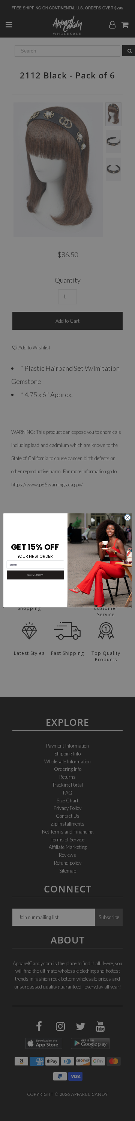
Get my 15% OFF (35, 575)
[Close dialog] (127, 517)
